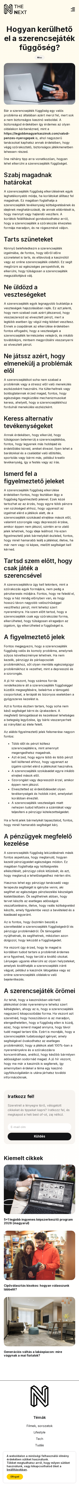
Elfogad (15, 1476)
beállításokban (17, 1469)
